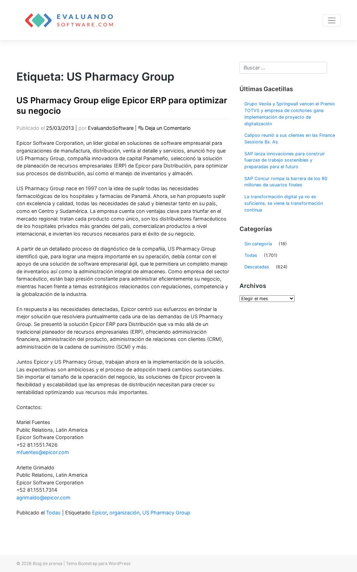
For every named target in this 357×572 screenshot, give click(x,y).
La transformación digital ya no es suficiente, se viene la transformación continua (283, 203)
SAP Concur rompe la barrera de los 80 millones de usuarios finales (285, 182)
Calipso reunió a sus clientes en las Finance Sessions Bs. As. (289, 138)
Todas (53, 512)
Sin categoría (258, 243)
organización (124, 512)
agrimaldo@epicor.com (43, 497)
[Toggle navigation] (332, 20)
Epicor (99, 512)
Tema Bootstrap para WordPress (98, 563)
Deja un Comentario (168, 128)
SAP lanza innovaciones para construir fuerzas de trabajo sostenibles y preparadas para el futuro (284, 160)
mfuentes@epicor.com (42, 452)
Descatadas (256, 266)
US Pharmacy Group (166, 512)
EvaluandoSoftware (111, 128)
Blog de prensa (47, 563)
